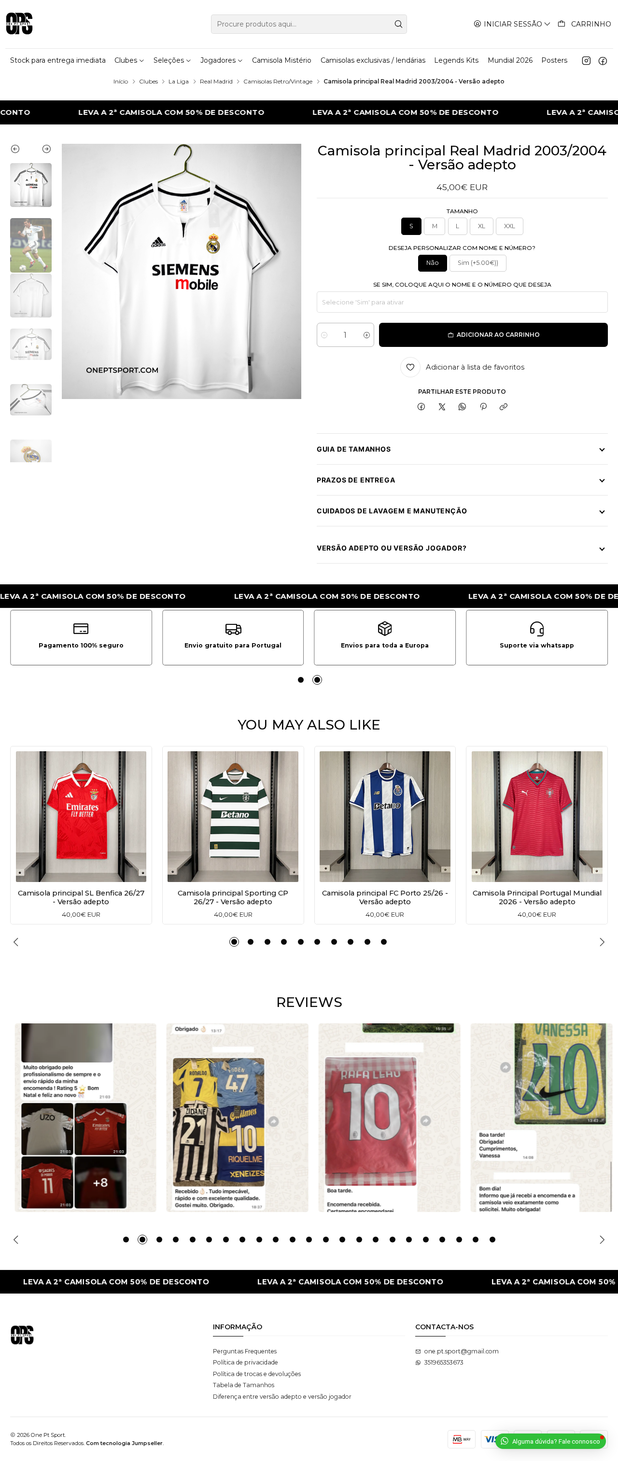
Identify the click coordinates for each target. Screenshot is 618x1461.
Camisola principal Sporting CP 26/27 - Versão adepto (233, 897)
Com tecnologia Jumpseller (124, 1443)
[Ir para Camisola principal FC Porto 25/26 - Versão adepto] (385, 816)
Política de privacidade (245, 1362)
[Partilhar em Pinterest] (483, 407)
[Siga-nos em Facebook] (603, 60)
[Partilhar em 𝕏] (442, 407)
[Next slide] (41, 151)
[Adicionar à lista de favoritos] (25, 814)
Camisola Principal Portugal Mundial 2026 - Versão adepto (537, 897)
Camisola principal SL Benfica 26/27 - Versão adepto (81, 897)
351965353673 (444, 1362)
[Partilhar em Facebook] (421, 407)
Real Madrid (216, 81)
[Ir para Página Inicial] (19, 24)
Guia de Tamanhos (354, 449)
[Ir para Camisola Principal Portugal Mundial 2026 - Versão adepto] (537, 816)
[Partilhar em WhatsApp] (462, 407)
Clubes (148, 81)
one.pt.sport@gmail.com (461, 1351)
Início (120, 81)
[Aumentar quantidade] (367, 334)
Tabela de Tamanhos (243, 1385)
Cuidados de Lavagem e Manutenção (392, 511)
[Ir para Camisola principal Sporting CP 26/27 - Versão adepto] (233, 816)
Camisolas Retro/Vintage (277, 81)
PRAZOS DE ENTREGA (356, 480)
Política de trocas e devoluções (257, 1374)
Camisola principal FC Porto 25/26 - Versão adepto (385, 897)
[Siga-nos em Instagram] (586, 60)
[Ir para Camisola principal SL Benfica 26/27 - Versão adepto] (81, 816)
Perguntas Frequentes (245, 1351)
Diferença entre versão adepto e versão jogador (282, 1396)
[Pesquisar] (399, 24)
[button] (301, 680)
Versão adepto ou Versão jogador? (392, 548)
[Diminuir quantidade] (324, 334)
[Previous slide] (20, 151)
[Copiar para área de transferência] (503, 407)
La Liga (179, 81)
